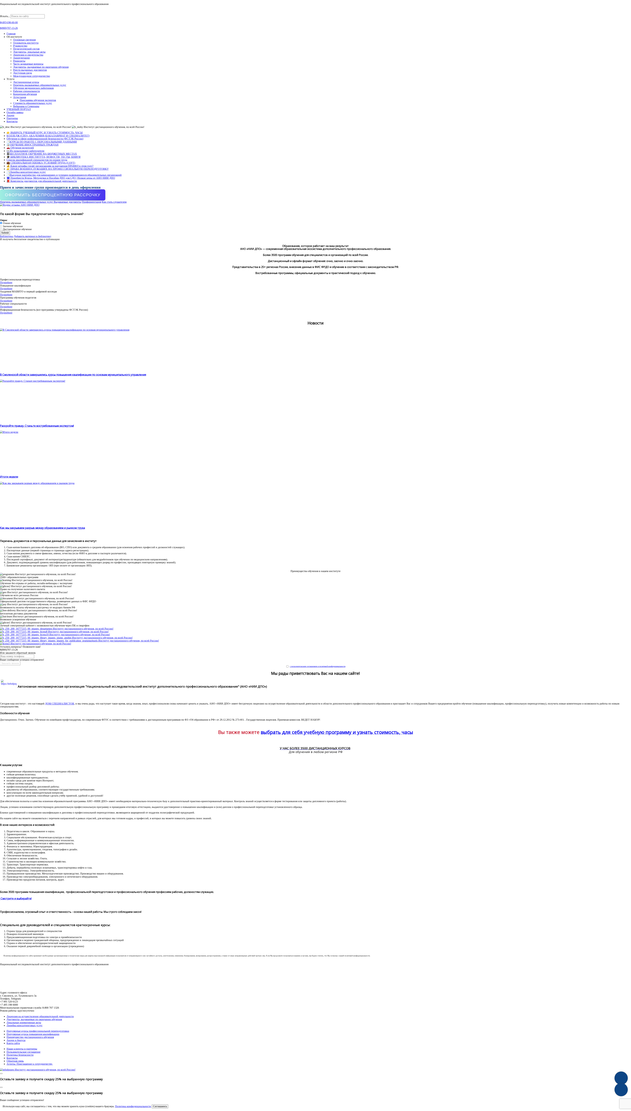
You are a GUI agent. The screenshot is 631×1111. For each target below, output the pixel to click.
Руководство (20, 45)
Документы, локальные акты (29, 51)
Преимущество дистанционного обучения (30, 1037)
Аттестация (19, 97)
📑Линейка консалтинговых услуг (26, 172)
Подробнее (6, 282)
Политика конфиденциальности (133, 1106)
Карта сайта (13, 1043)
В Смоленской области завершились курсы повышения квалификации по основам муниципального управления (73, 374)
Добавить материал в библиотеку (32, 236)
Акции (10, 115)
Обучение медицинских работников (33, 88)
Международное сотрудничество (31, 76)
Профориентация (91, 202)
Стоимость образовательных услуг (32, 103)
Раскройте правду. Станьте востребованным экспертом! (37, 426)
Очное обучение (11, 223)
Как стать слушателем (114, 202)
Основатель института (25, 42)
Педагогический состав (26, 48)
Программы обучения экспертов (38, 100)
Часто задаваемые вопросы (28, 63)
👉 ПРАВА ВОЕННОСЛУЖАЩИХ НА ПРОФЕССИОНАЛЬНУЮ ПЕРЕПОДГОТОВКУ (58, 168)
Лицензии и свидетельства (28, 54)
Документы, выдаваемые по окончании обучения (41, 67)
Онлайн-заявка (15, 112)
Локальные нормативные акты (24, 1022)
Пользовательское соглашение (23, 1052)
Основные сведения (24, 39)
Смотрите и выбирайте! (16, 898)
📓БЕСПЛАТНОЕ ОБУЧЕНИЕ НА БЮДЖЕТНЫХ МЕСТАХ (42, 153)
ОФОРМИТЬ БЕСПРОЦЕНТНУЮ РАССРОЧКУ (52, 195)
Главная (11, 33)
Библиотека (6, 236)
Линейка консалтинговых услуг (25, 1025)
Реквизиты (19, 61)
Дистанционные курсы (26, 82)
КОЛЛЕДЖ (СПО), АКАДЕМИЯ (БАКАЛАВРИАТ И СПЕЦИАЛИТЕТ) (48, 135)
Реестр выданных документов (30, 70)
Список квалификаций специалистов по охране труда (37, 159)
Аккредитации (21, 57)
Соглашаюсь (160, 1106)
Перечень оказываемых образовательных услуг (39, 85)
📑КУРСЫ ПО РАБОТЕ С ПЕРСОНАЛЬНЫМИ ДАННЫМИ (42, 141)
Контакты (12, 121)
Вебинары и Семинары (26, 106)
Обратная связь (15, 1061)
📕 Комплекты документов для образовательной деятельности (42, 181)
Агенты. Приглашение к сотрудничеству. (30, 1064)
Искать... (5, 16)
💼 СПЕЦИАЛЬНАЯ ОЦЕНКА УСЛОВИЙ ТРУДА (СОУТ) (41, 162)
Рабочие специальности (26, 91)
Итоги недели (9, 476)
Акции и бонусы (16, 1040)
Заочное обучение (12, 226)
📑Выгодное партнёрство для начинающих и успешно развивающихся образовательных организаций (64, 175)
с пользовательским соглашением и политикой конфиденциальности (317, 666)
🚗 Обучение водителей (20, 147)
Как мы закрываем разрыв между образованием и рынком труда (42, 528)
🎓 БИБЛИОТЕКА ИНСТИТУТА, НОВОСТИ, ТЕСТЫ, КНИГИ (44, 156)
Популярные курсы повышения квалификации (33, 1034)
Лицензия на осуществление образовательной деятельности (40, 1016)
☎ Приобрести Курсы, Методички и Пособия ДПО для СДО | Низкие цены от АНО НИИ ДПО (61, 178)
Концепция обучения (25, 94)
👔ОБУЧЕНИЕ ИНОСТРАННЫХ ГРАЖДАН (32, 144)
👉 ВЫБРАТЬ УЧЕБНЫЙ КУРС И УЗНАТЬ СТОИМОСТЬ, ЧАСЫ (45, 132)
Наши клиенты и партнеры (22, 1048)
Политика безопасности (20, 1054)
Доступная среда (22, 73)
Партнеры (12, 118)
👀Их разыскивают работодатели (25, 150)
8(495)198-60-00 (9, 22)
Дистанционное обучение (17, 229)
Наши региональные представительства (22, 12)
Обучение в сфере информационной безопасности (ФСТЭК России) (45, 138)
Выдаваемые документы (67, 202)
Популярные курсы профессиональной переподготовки (38, 1031)
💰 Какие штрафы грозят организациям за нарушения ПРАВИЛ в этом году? (50, 166)
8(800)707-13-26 (9, 28)
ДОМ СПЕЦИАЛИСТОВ (59, 703)
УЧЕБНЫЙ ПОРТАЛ (19, 109)
